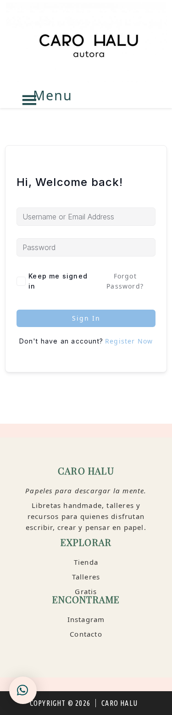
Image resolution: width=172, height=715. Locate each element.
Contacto (86, 634)
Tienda (86, 562)
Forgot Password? (125, 281)
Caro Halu (86, 42)
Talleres (86, 576)
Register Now (129, 341)
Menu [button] (52, 95)
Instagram (86, 619)
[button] (23, 690)
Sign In (86, 318)
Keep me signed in (58, 281)
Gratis (86, 591)
